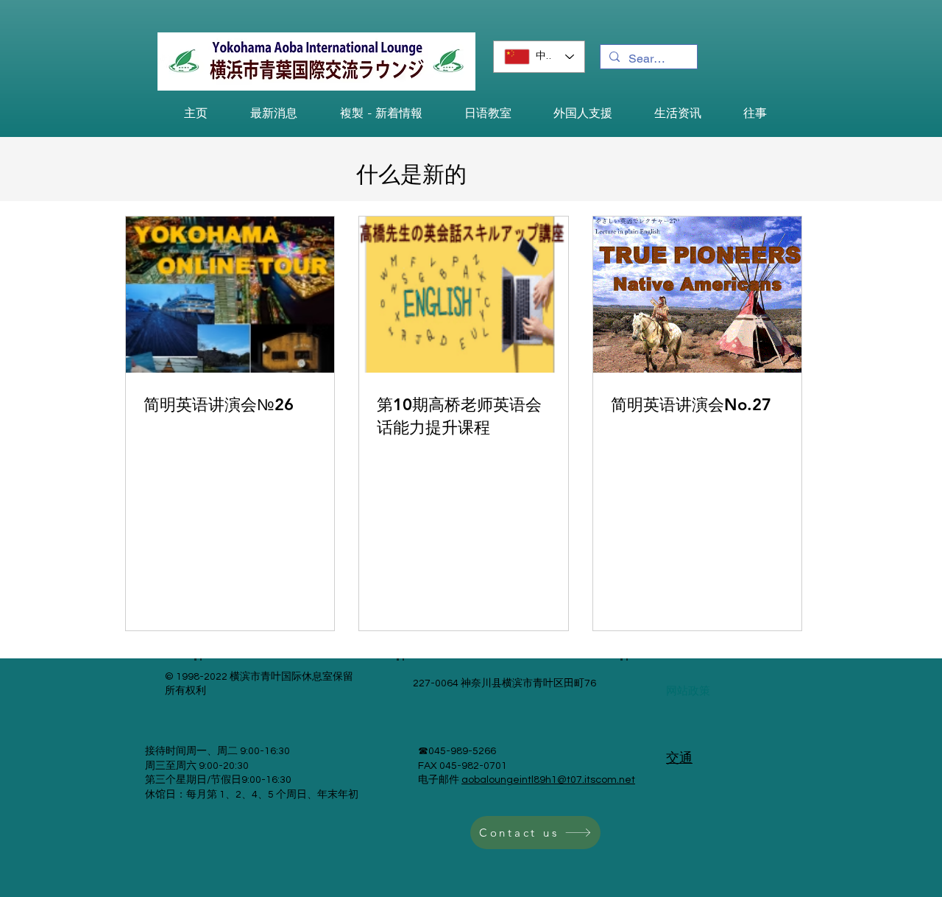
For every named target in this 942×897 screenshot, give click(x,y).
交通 (679, 758)
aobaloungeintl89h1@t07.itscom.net (548, 780)
